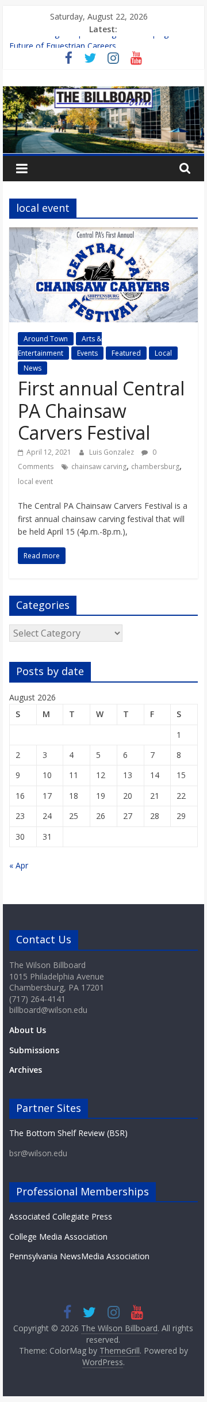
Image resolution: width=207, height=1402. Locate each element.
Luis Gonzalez (112, 452)
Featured (126, 353)
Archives (25, 1069)
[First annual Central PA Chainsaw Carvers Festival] (103, 234)
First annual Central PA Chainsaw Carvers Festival (101, 410)
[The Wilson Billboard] (103, 93)
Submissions (34, 1050)
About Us (27, 1029)
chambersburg (155, 466)
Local (163, 353)
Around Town (46, 339)
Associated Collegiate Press (60, 1216)
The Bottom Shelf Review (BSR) (68, 1132)
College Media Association (58, 1236)
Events (87, 353)
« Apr (18, 865)
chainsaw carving (98, 466)
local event (35, 481)
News (32, 368)
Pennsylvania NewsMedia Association (79, 1256)
